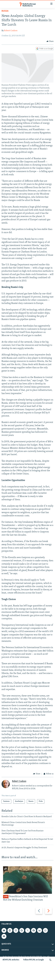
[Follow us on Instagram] (15, 930)
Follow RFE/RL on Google (33, 960)
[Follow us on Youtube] (4, 930)
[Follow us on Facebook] (33, 930)
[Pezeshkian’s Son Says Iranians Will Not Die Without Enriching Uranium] (27, 880)
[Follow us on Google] (21, 930)
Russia (5, 11)
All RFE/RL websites (11, 960)
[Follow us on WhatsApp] (45, 930)
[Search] (50, 960)
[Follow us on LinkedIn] (39, 930)
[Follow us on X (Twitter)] (27, 930)
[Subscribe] (4, 936)
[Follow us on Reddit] (9, 930)
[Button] (50, 41)
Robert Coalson (10, 31)
